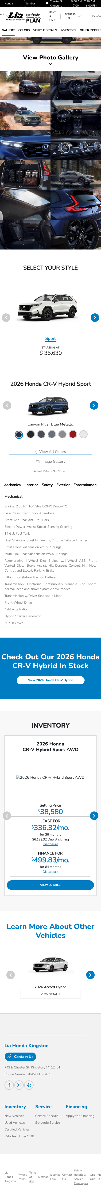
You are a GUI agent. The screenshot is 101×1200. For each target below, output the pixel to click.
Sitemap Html (55, 1177)
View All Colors (52, 451)
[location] (47, 3)
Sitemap (43, 1177)
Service (43, 1107)
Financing (76, 1107)
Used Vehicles (14, 1122)
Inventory (15, 1107)
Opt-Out (93, 1177)
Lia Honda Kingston (10, 1177)
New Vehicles (14, 1116)
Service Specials (46, 1116)
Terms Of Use (32, 1177)
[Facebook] (9, 1085)
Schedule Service (47, 1122)
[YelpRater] (29, 1085)
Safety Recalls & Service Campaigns (81, 1177)
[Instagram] (19, 1085)
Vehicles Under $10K (19, 1136)
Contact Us (23, 1056)
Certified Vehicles (17, 1129)
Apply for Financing (80, 1116)
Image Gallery (53, 461)
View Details (50, 885)
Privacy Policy (22, 1177)
